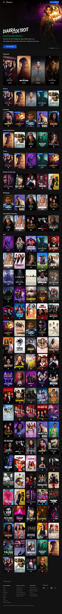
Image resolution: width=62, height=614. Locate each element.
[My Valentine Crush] (19, 463)
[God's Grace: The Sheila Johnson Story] (31, 362)
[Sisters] (31, 531)
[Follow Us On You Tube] (51, 588)
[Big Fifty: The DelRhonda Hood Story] (19, 244)
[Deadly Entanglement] (42, 311)
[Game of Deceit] (8, 362)
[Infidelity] (8, 396)
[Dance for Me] (19, 311)
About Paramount (33, 594)
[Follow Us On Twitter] (48, 588)
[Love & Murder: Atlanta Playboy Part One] (19, 413)
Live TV (4, 594)
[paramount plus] (9, 2)
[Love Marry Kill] (42, 413)
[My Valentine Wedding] (31, 463)
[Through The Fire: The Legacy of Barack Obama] (19, 548)
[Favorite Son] (53, 328)
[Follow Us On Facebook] (44, 588)
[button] (4, 2)
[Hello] (53, 362)
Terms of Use (19, 587)
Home (4, 587)
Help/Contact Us (33, 587)
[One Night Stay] (31, 480)
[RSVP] (19, 497)
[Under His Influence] (31, 564)
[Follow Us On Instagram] (55, 588)
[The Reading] (31, 497)
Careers (31, 592)
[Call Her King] (53, 278)
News (4, 599)
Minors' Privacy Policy (20, 594)
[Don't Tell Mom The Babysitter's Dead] (19, 328)
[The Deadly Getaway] (53, 311)
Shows (4, 589)
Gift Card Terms (19, 589)
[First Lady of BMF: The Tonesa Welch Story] (31, 345)
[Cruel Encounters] (8, 311)
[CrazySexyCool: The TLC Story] (53, 294)
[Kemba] (19, 396)
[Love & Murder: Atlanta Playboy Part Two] (31, 413)
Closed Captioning (33, 589)
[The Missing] (8, 446)
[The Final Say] (8, 345)
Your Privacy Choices (20, 592)
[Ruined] (31, 514)
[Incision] (53, 379)
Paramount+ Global (7, 602)
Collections (5, 592)
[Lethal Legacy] (42, 396)
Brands (4, 597)
